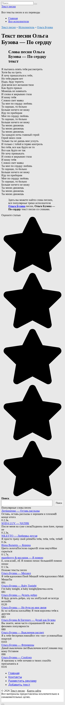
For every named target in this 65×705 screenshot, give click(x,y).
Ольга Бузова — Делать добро (19, 595)
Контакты (15, 677)
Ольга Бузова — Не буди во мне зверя (23, 607)
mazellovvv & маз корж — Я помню (22, 557)
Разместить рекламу (22, 681)
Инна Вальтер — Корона (16, 545)
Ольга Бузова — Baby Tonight (18, 585)
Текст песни (8, 6)
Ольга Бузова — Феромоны (17, 644)
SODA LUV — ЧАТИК (15, 523)
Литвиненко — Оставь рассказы (20, 510)
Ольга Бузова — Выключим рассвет (22, 632)
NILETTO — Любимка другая (19, 535)
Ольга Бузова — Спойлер (16, 657)
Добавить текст (19, 684)
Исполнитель (26, 27)
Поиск (5, 498)
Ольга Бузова (45, 27)
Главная (13, 18)
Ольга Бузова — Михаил (16, 573)
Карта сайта (34, 690)
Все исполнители (18, 21)
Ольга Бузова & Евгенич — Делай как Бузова (28, 620)
